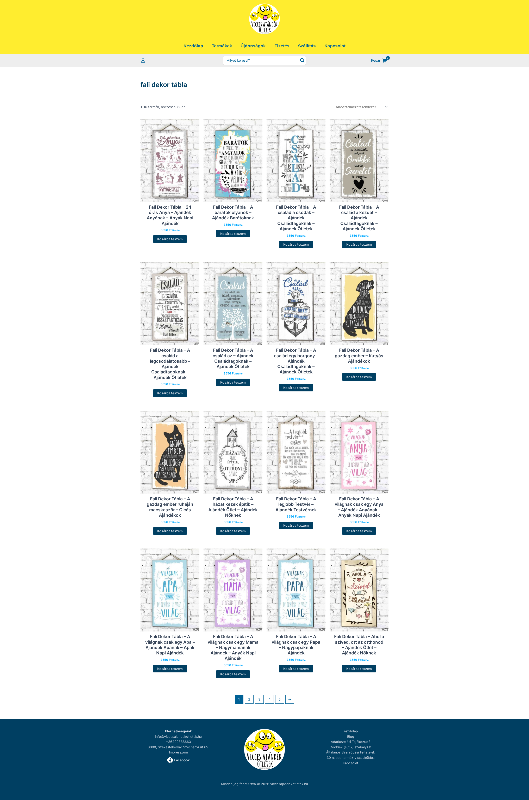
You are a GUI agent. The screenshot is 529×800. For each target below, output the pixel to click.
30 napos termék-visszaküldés (350, 758)
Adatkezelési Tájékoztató (351, 742)
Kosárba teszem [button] (170, 239)
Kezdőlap (350, 731)
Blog (350, 736)
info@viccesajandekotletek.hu (178, 736)
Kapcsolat (350, 763)
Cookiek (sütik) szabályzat (351, 747)
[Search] (302, 60)
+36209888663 (178, 742)
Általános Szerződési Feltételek (350, 752)
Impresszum (178, 752)
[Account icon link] (143, 60)
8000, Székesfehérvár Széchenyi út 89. (178, 747)
